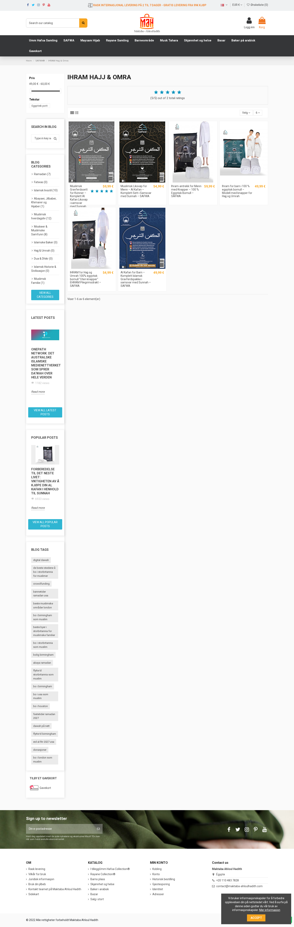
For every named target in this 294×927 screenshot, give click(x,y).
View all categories (45, 294)
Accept (256, 917)
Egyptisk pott (40, 105)
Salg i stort (97, 899)
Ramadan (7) (42, 174)
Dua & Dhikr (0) (43, 258)
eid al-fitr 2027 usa (43, 741)
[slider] (30, 90)
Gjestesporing (161, 884)
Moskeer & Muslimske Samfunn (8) (39, 230)
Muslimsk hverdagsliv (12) (41, 216)
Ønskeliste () (259, 4)
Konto (156, 874)
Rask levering (36, 869)
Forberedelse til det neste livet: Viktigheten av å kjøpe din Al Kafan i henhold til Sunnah (45, 481)
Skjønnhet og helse (102, 884)
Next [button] (61, 365)
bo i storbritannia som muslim (43, 644)
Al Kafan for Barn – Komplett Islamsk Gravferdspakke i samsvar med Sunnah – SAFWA (136, 279)
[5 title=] (179, 92)
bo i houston (40, 706)
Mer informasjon (269, 910)
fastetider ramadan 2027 (44, 716)
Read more (38, 391)
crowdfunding (41, 583)
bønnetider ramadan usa (40, 593)
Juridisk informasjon (41, 879)
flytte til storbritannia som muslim (43, 674)
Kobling (157, 869)
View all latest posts (45, 412)
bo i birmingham (42, 686)
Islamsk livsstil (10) (46, 190)
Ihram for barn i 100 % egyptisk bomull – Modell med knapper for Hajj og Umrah (237, 191)
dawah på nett (41, 725)
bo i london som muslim (42, 759)
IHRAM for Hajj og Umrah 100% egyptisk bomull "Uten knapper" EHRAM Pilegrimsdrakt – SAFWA (85, 279)
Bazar (94, 894)
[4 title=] (173, 92)
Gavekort (45, 788)
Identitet (157, 889)
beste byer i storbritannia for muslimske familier (44, 631)
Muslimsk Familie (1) (38, 280)
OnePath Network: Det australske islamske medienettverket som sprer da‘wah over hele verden (45, 363)
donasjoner (39, 749)
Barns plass (97, 879)
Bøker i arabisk (99, 889)
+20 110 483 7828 (227, 880)
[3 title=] (167, 92)
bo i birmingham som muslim (42, 617)
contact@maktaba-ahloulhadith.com (239, 886)
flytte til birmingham (44, 733)
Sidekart (33, 894)
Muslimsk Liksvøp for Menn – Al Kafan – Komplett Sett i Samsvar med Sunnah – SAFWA (136, 191)
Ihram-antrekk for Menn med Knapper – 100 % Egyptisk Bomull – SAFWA (186, 191)
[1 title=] (156, 92)
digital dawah (41, 560)
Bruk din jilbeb (37, 884)
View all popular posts (45, 524)
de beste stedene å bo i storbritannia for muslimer (44, 571)
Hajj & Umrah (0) (44, 250)
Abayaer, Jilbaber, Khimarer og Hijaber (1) (43, 202)
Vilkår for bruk (37, 874)
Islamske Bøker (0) (45, 242)
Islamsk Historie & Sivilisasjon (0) (43, 268)
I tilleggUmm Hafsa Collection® (110, 869)
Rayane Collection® (102, 874)
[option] (45, 359)
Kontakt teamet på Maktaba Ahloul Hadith (54, 889)
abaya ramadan (42, 662)
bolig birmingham (43, 654)
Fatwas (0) (40, 182)
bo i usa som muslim (40, 696)
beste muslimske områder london (43, 605)
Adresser (158, 894)
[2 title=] (161, 92)
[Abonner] (98, 829)
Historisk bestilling (163, 879)
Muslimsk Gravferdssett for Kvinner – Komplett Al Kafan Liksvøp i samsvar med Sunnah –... (79, 198)
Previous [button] (29, 365)
